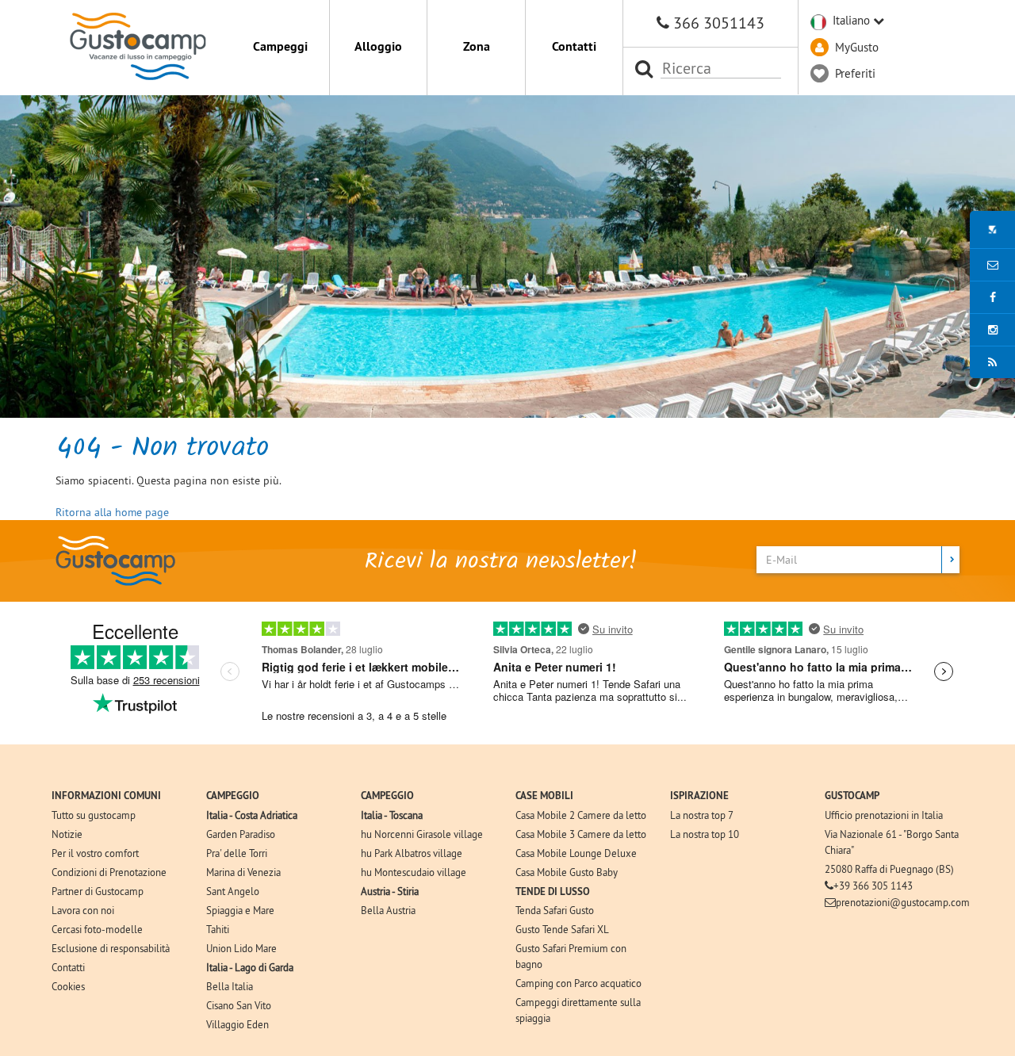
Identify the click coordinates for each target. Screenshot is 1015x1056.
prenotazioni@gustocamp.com (903, 902)
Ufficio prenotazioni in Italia (884, 815)
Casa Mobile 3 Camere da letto (580, 834)
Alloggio (378, 46)
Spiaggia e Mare (240, 910)
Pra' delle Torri (236, 853)
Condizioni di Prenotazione (109, 872)
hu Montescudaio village (413, 872)
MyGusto (857, 47)
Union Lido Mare (241, 948)
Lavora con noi (83, 910)
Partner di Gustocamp (98, 891)
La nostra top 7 (701, 815)
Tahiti (217, 929)
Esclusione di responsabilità (111, 948)
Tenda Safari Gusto (554, 910)
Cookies (68, 986)
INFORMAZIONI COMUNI (106, 795)
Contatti (574, 46)
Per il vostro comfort (95, 853)
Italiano (851, 20)
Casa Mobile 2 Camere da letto (580, 815)
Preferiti (855, 73)
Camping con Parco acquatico (578, 983)
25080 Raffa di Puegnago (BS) (889, 869)
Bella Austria (388, 910)
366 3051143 (718, 23)
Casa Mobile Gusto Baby (566, 872)
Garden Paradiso (240, 834)
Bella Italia (229, 986)
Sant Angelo (232, 891)
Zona (476, 46)
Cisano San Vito (238, 1005)
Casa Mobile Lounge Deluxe (576, 853)
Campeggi (280, 46)
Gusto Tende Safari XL (562, 929)
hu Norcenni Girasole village (422, 834)
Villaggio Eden (237, 1024)
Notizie (67, 834)
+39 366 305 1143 (873, 885)
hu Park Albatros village (411, 853)
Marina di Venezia (243, 872)
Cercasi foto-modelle (97, 929)
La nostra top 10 (704, 834)
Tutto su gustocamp (94, 815)
